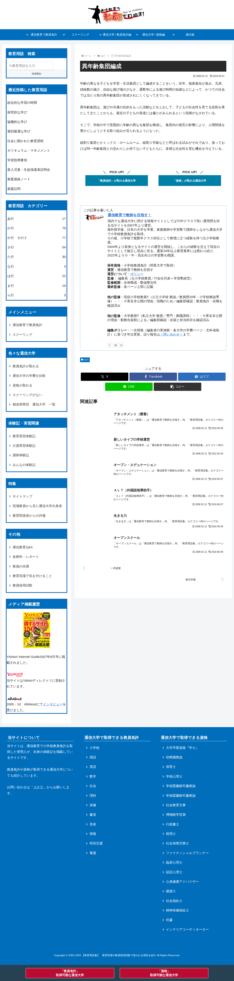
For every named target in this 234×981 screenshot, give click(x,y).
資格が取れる (22, 385)
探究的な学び (17, 112)
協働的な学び (17, 122)
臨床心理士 (174, 862)
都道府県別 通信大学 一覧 (34, 404)
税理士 (171, 834)
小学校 (94, 748)
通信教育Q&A (23, 547)
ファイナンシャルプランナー (187, 853)
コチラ (38, 787)
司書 (169, 920)
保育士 (171, 767)
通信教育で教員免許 (27, 325)
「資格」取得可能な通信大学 (164, 973)
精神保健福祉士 (177, 910)
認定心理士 (174, 872)
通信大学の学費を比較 (29, 376)
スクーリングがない (27, 395)
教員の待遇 (21, 566)
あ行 (86, 359)
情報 (93, 834)
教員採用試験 (22, 585)
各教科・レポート (26, 557)
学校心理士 (174, 776)
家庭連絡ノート (18, 179)
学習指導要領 (17, 160)
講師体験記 (21, 455)
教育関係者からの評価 (29, 515)
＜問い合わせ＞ (171, 334)
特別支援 (96, 843)
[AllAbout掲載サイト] (15, 698)
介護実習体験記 (24, 445)
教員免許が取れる (26, 366)
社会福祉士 (174, 901)
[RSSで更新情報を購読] (121, 345)
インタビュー (53, 704)
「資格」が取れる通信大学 (189, 180)
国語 (93, 757)
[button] (177, 387)
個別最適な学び (18, 131)
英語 (93, 767)
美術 (93, 824)
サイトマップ (22, 496)
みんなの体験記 (24, 465)
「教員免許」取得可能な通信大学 (70, 973)
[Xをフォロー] (109, 345)
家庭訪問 (13, 189)
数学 (93, 776)
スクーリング (22, 334)
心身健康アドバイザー (182, 881)
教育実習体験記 (24, 436)
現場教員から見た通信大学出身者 (37, 506)
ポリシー (137, 274)
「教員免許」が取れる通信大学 (116, 180)
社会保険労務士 (177, 843)
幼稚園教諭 (174, 757)
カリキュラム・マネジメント (28, 150)
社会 (93, 786)
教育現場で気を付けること (32, 576)
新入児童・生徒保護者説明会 (28, 170)
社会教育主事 (176, 805)
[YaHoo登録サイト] (15, 674)
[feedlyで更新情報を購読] (115, 345)
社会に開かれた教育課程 (25, 141)
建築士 (171, 891)
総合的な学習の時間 (22, 102)
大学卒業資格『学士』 (182, 748)
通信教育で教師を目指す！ (130, 215)
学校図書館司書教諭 (181, 786)
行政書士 (172, 824)
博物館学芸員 (176, 814)
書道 (93, 814)
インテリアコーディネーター (187, 929)
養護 (93, 853)
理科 (93, 795)
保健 (93, 805)
